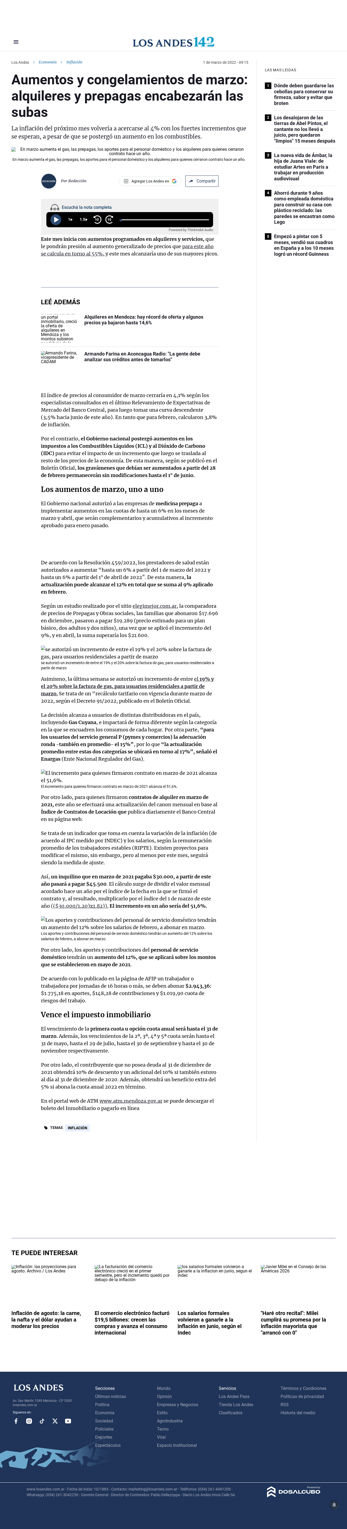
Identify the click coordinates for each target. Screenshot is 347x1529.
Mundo (164, 1388)
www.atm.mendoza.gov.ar (130, 1101)
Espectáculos (108, 1445)
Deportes (103, 1437)
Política (102, 1404)
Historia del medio (298, 1412)
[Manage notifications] (334, 1505)
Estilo (162, 1412)
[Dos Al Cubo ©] (293, 1495)
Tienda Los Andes (236, 1404)
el (127, 686)
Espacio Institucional (177, 1445)
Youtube (68, 1421)
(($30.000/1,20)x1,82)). (79, 906)
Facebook (16, 1421)
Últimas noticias (110, 1396)
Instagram (29, 1421)
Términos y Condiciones (303, 1388)
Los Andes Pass (234, 1396)
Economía (48, 62)
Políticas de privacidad (302, 1396)
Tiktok (42, 1421)
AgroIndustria (170, 1421)
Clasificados (230, 1412)
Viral (161, 1437)
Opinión (164, 1396)
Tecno (163, 1429)
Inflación (77, 1128)
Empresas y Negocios (177, 1404)
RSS (285, 1404)
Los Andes (20, 62)
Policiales (104, 1429)
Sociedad (104, 1421)
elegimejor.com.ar (154, 606)
